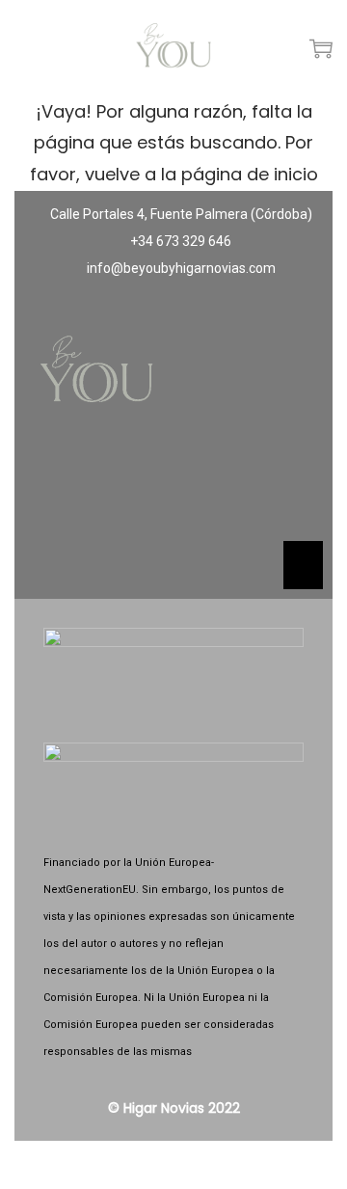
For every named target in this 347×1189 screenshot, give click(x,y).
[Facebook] (117, 489)
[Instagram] (173, 489)
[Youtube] (230, 489)
